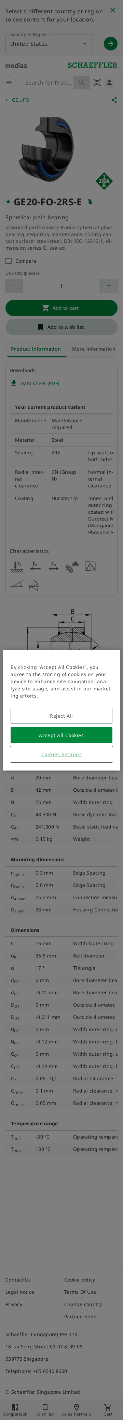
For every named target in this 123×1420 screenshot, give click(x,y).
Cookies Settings (61, 754)
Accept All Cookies (61, 735)
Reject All (61, 716)
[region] (61, 710)
